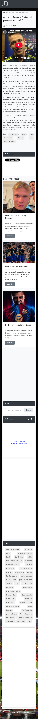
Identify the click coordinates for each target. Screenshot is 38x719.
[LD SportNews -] (8, 4)
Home (4, 12)
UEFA (29, 621)
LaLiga (17, 584)
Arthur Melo (13, 134)
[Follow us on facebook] (31, 419)
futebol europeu (26, 576)
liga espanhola (11, 595)
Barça (23, 134)
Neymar (9, 610)
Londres (20, 138)
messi (31, 138)
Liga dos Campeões (13, 591)
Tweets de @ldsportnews (19, 443)
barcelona (28, 549)
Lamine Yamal (27, 584)
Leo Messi (9, 587)
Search (29, 410)
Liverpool (28, 599)
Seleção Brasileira (9, 141)
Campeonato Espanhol (14, 561)
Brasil (31, 134)
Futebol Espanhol (12, 576)
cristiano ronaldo (26, 568)
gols (20, 580)
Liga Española (27, 595)
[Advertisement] (19, 382)
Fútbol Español (11, 580)
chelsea (29, 565)
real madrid (10, 618)
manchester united (12, 606)
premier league (11, 614)
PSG (21, 614)
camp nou (28, 561)
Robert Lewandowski (25, 618)
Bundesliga (19, 557)
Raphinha (28, 614)
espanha (9, 572)
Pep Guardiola (27, 610)
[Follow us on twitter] (28, 419)
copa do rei (10, 568)
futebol (29, 572)
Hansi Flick (28, 580)
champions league (12, 565)
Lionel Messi (10, 599)
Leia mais (10, 236)
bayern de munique (25, 553)
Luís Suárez (10, 603)
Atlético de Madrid (12, 549)
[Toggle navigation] (33, 4)
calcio (30, 557)
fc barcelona (8, 138)
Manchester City (26, 603)
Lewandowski (27, 587)
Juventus (9, 584)
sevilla (23, 621)
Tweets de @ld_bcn (19, 441)
